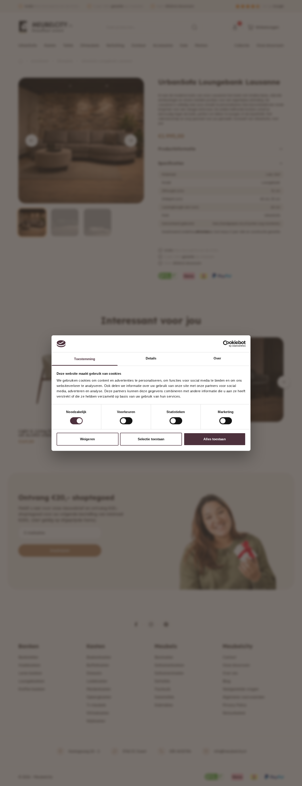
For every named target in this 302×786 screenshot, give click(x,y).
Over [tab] (217, 358)
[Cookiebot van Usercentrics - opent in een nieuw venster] (226, 343)
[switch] (126, 420)
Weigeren (87, 439)
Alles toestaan (214, 439)
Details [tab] (151, 358)
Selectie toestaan (151, 439)
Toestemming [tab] (84, 359)
